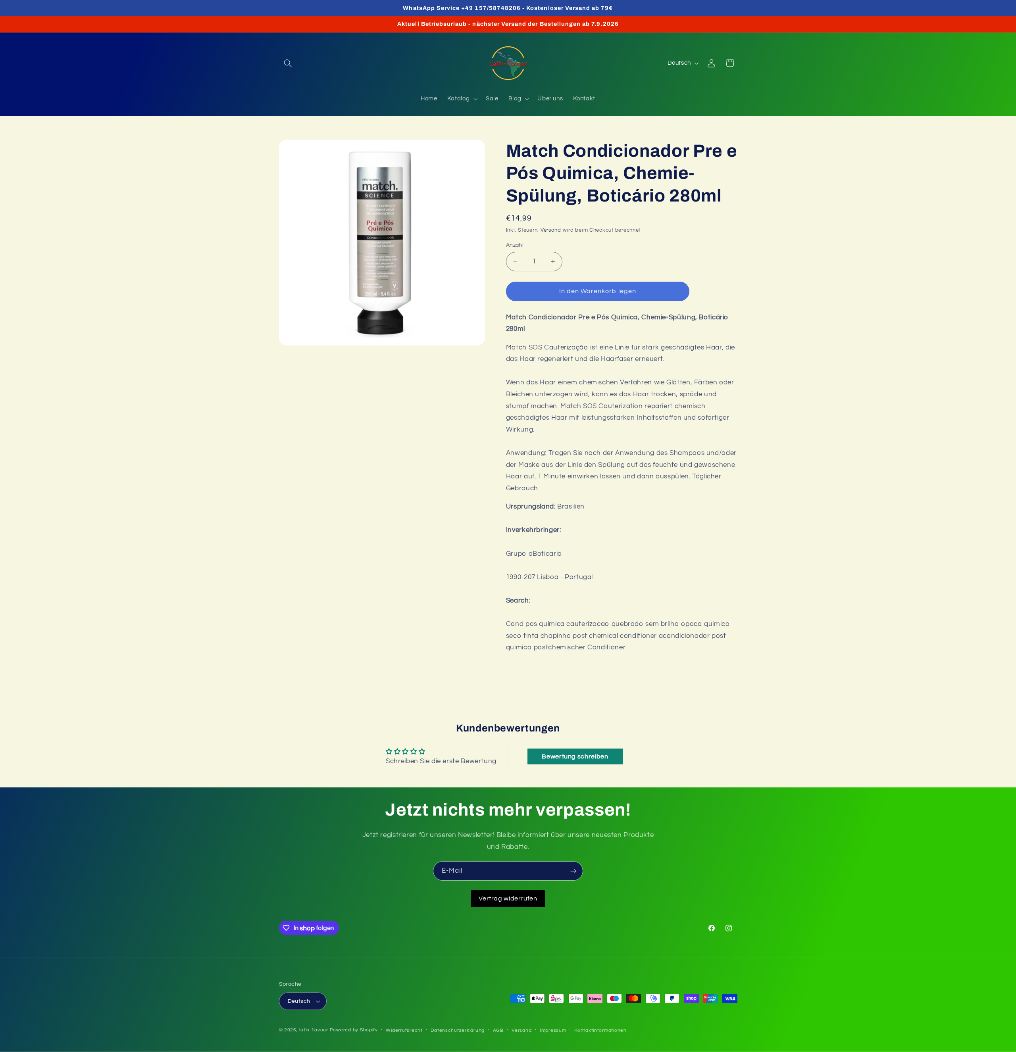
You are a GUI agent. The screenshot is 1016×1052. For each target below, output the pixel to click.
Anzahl (515, 245)
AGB (498, 1030)
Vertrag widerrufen (508, 898)
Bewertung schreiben (575, 756)
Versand (551, 230)
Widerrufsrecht (404, 1030)
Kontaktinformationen (600, 1030)
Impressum (553, 1030)
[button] (288, 63)
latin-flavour (313, 1030)
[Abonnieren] (573, 871)
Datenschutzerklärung (458, 1030)
